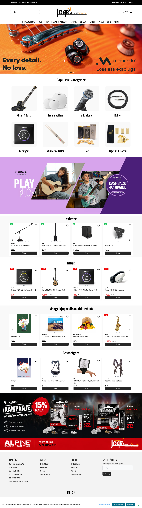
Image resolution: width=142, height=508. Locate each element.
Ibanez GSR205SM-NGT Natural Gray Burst (53, 290)
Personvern (43, 467)
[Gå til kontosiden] (122, 12)
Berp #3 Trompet (109, 245)
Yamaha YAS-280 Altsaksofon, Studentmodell (116, 336)
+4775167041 (15, 477)
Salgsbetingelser (45, 474)
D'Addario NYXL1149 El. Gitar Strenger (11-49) (85, 290)
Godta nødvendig (118, 504)
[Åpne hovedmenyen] (119, 12)
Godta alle (130, 504)
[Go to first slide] (138, 49)
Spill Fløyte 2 (14, 381)
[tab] (68, 72)
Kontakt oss (123, 2)
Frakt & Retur (44, 464)
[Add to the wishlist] (36, 225)
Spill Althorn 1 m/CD (16, 336)
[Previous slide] (3, 49)
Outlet (109, 21)
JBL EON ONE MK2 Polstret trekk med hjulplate (85, 245)
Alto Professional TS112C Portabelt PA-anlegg (54, 245)
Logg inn (130, 2)
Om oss (42, 470)
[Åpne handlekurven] (130, 12)
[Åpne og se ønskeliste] (127, 12)
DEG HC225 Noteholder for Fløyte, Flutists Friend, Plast (86, 382)
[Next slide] (129, 240)
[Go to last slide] (12, 240)
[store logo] (71, 12)
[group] (24, 239)
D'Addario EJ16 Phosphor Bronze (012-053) (53, 336)
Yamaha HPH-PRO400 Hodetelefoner (114, 290)
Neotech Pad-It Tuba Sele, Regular (113, 381)
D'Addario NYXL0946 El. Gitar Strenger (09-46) (23, 290)
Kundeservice (115, 2)
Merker (116, 21)
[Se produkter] (24, 98)
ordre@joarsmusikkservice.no (18, 481)
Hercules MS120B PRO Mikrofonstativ (20, 245)
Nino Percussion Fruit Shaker (80, 336)
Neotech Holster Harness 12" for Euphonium (53, 381)
